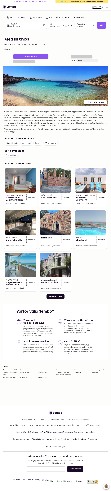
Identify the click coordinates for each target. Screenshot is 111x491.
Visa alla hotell (55, 296)
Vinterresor (42, 370)
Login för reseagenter (91, 425)
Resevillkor (15, 425)
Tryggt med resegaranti (56, 425)
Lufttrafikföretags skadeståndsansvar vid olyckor (61, 432)
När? (51, 24)
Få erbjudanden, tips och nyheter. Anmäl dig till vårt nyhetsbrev (59, 439)
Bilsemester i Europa (9, 377)
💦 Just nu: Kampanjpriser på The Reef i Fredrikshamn (82, 1)
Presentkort (93, 439)
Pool (39, 143)
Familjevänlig (13, 143)
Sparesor (94, 373)
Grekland (16, 45)
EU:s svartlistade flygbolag (27, 432)
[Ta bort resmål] (44, 25)
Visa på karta (13, 155)
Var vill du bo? (12, 24)
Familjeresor (24, 377)
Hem (6, 45)
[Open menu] (106, 7)
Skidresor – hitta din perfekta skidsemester (63, 374)
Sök (101, 25)
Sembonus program (21, 439)
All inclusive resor (61, 370)
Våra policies (90, 432)
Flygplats (74, 61)
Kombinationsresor (80, 370)
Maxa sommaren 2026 (10, 370)
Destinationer (74, 425)
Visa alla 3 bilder (97, 102)
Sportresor (77, 373)
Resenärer (81, 24)
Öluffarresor (24, 373)
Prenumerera (75, 469)
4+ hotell (27, 143)
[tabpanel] (55, 25)
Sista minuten (24, 370)
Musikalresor (42, 377)
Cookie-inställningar (57, 447)
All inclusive (52, 143)
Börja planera (31, 56)
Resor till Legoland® (97, 370)
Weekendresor (43, 373)
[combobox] (24, 26)
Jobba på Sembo (37, 425)
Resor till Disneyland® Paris (10, 374)
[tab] (10, 17)
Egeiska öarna (30, 45)
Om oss (24, 425)
